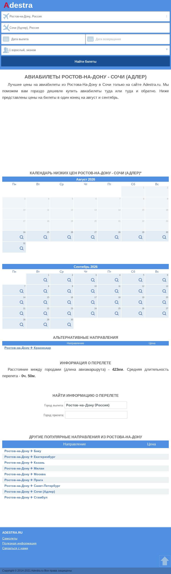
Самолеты (9, 538)
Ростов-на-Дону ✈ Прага (23, 480)
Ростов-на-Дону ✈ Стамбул (25, 497)
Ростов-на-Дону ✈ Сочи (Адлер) (29, 491)
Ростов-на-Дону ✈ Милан (24, 468)
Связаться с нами (15, 548)
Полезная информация (19, 543)
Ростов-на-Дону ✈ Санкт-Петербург (32, 486)
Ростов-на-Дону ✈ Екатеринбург (29, 457)
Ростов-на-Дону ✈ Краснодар (27, 348)
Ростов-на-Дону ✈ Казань (24, 462)
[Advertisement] (85, 138)
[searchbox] (96, 405)
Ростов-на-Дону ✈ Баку (22, 451)
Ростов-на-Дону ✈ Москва (25, 474)
